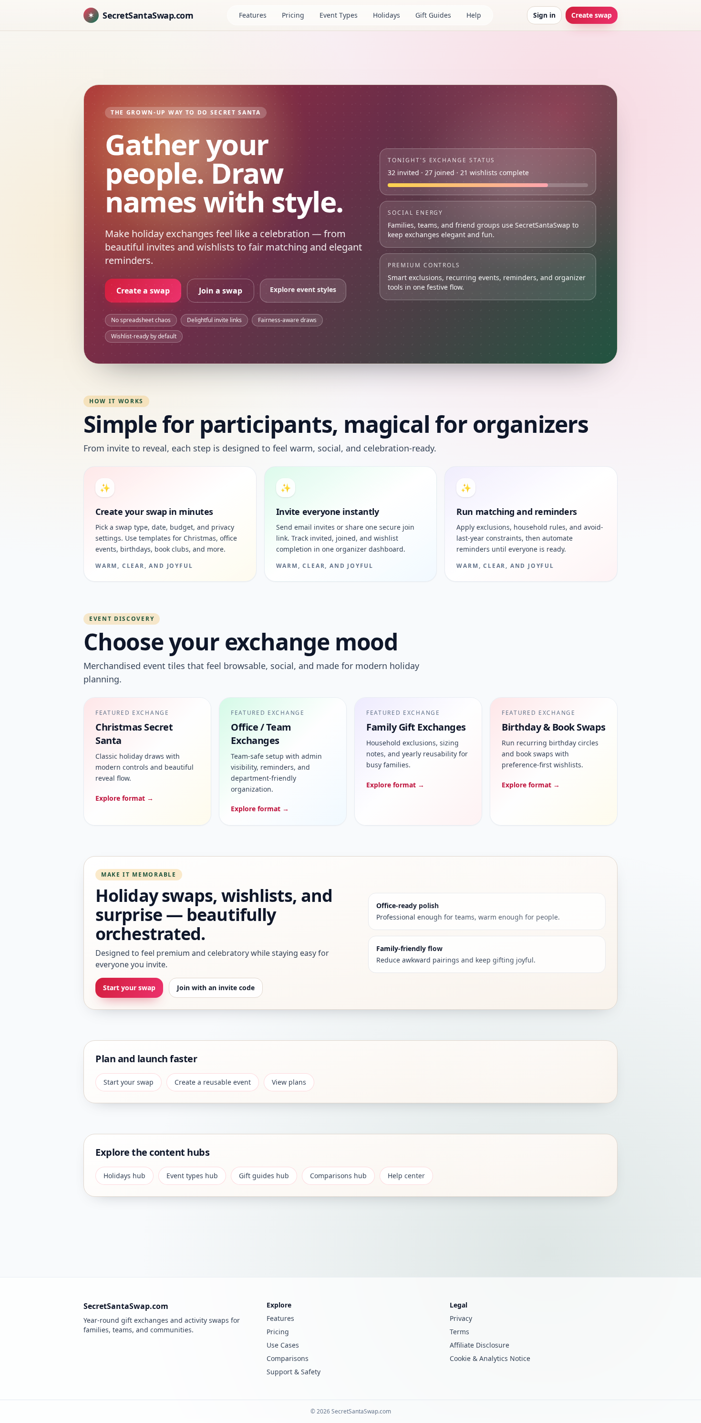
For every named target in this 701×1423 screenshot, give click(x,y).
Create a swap (143, 290)
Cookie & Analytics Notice (490, 1358)
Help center (406, 1175)
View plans (289, 1082)
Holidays (386, 15)
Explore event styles (303, 289)
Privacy (461, 1318)
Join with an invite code (216, 987)
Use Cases (283, 1345)
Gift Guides (433, 15)
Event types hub (192, 1175)
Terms (459, 1331)
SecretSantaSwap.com (140, 15)
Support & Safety (293, 1371)
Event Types (339, 15)
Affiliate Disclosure (479, 1345)
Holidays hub (124, 1175)
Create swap (591, 15)
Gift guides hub (264, 1175)
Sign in (544, 15)
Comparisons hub (338, 1175)
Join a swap (220, 290)
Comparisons (288, 1358)
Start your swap (129, 987)
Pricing (293, 15)
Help (473, 15)
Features (253, 15)
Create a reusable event (213, 1082)
